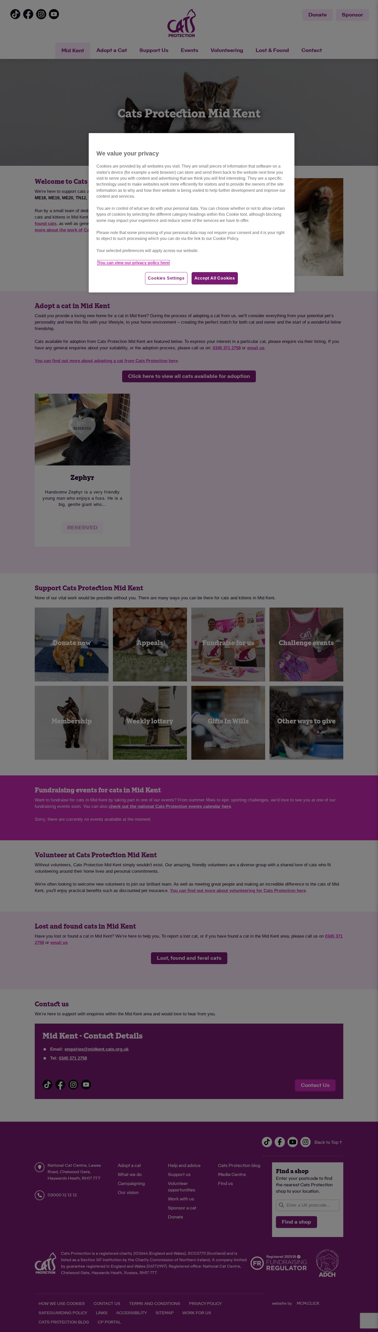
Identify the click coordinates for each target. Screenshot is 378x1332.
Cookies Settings (166, 278)
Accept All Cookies (214, 278)
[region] (191, 212)
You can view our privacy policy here (133, 263)
